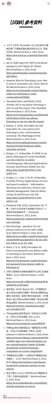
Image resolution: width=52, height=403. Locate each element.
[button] (3, 3)
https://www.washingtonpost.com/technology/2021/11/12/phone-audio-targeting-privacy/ (26, 146)
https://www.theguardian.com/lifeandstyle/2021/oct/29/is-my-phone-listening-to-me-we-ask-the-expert (27, 118)
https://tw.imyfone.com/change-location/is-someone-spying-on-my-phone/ (26, 365)
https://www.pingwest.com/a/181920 (25, 323)
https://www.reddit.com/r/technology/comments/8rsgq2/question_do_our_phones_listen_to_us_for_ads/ (27, 239)
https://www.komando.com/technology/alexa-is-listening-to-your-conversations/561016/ (26, 93)
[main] (26, 23)
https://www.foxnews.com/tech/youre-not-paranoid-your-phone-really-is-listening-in (27, 264)
